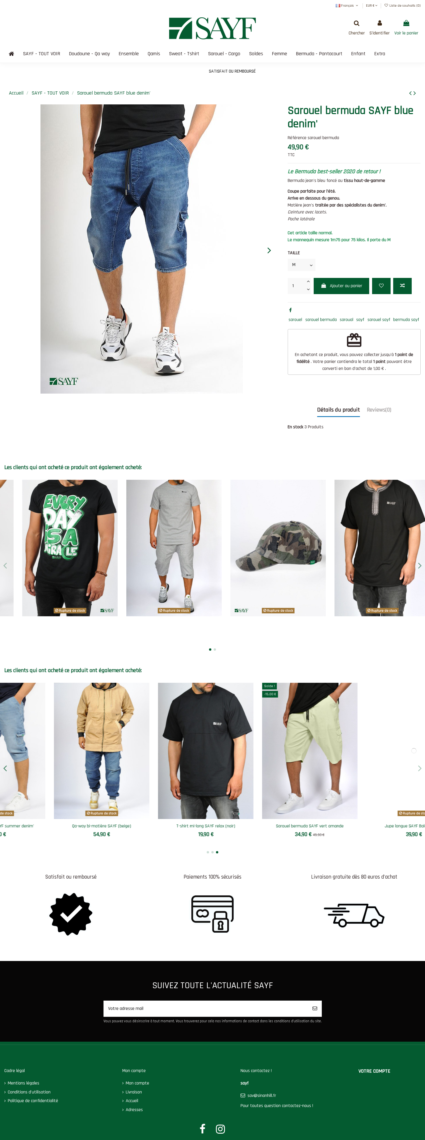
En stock (295, 427)
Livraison (134, 1092)
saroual (346, 320)
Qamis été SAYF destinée (368, 826)
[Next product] (414, 93)
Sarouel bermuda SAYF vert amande (160, 826)
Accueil (132, 1101)
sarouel (295, 320)
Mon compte (137, 1083)
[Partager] (290, 310)
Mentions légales (23, 1083)
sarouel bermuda (321, 320)
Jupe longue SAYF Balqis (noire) (264, 826)
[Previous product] (411, 93)
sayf (360, 320)
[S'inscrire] (315, 1009)
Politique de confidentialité (33, 1101)
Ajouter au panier (346, 286)
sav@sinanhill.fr (261, 1096)
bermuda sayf (406, 320)
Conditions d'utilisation (29, 1092)
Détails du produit (338, 410)
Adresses (134, 1110)
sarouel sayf (378, 320)
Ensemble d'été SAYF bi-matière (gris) (56, 623)
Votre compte (374, 1071)
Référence (297, 138)
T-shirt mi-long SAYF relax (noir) (56, 826)
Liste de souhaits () (405, 5)
